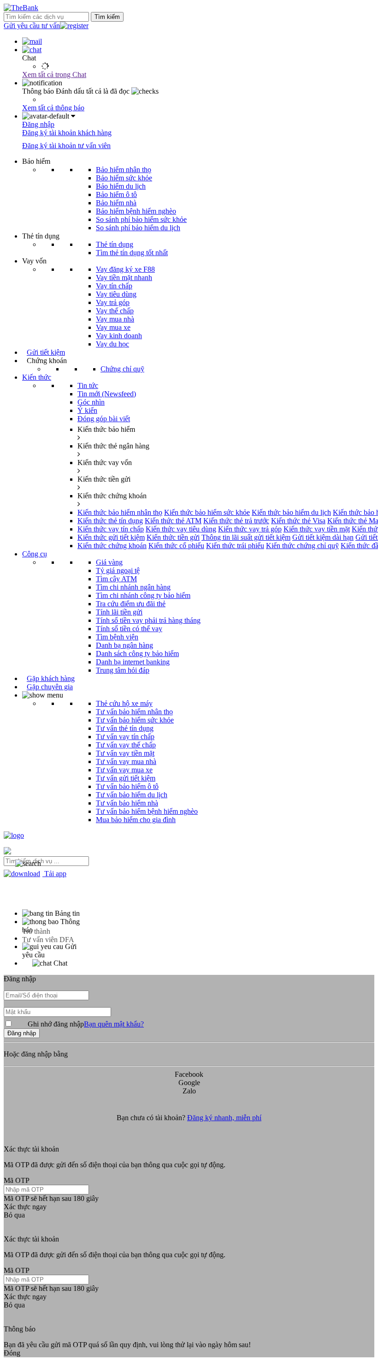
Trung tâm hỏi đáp (122, 670)
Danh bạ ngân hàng (124, 645)
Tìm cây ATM (116, 579)
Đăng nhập (38, 124)
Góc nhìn (91, 402)
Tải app (54, 873)
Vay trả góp (113, 302)
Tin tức (87, 385)
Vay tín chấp (114, 286)
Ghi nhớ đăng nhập (86, 1024)
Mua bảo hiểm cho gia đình (136, 820)
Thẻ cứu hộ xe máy (124, 703)
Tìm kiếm (107, 16)
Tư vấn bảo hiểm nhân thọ (134, 712)
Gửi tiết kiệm (46, 352)
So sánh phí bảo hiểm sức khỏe (141, 219)
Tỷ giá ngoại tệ (118, 570)
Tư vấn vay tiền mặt (125, 753)
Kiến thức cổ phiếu (176, 545)
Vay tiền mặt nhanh (124, 277)
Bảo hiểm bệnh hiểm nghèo (136, 211)
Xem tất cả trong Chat (54, 74)
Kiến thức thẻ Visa (298, 521)
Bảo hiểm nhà (116, 203)
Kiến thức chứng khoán (112, 545)
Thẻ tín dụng (114, 244)
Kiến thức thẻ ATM (173, 521)
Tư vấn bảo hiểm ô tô (127, 786)
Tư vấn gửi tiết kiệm (125, 778)
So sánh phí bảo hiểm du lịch (138, 228)
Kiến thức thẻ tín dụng (110, 521)
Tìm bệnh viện (117, 637)
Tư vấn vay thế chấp (126, 745)
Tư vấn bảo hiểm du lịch (131, 795)
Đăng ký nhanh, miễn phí (224, 1118)
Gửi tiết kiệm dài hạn (323, 537)
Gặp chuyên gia (50, 687)
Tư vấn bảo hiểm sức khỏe (135, 720)
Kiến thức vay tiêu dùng (181, 529)
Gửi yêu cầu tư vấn (32, 26)
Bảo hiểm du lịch (121, 186)
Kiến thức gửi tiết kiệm (111, 537)
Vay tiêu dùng (116, 294)
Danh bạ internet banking (133, 662)
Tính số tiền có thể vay (129, 629)
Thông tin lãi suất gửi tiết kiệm (245, 537)
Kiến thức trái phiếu (235, 545)
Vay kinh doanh (119, 336)
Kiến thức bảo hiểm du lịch (291, 512)
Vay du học (112, 344)
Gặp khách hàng (51, 678)
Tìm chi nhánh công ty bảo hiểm (143, 595)
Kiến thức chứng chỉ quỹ (302, 545)
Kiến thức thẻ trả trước (236, 521)
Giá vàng (109, 562)
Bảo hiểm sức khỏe (124, 178)
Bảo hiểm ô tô (116, 194)
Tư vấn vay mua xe (124, 770)
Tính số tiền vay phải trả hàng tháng (148, 620)
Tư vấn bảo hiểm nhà (127, 803)
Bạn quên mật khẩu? (114, 1024)
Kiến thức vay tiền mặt (317, 529)
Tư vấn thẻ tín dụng (125, 728)
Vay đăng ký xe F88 (125, 269)
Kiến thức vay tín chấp (110, 529)
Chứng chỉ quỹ (122, 369)
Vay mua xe (113, 327)
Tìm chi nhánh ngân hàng (133, 587)
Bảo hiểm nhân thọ (123, 169)
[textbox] (46, 861)
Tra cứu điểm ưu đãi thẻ (130, 604)
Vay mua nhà (115, 319)
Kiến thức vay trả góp (250, 529)
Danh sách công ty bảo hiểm (137, 653)
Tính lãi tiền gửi (119, 612)
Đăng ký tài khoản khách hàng (67, 133)
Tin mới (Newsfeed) (106, 394)
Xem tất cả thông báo (53, 108)
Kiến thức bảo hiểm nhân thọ (119, 512)
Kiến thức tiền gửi (173, 537)
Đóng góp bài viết (103, 419)
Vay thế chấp (115, 311)
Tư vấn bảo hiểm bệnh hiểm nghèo (147, 811)
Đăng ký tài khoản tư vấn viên (66, 145)
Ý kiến (87, 410)
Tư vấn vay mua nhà (126, 761)
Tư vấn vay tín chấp (125, 736)
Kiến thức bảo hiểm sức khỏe (207, 512)
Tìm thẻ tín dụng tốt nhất (132, 253)
